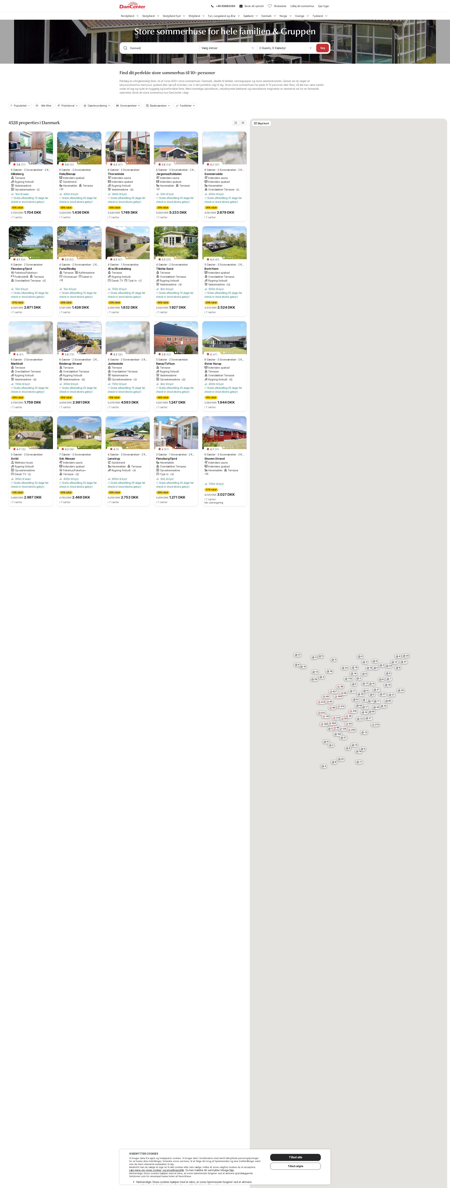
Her (232, 1170)
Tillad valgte (295, 1166)
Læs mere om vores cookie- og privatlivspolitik (156, 1170)
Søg (322, 47)
